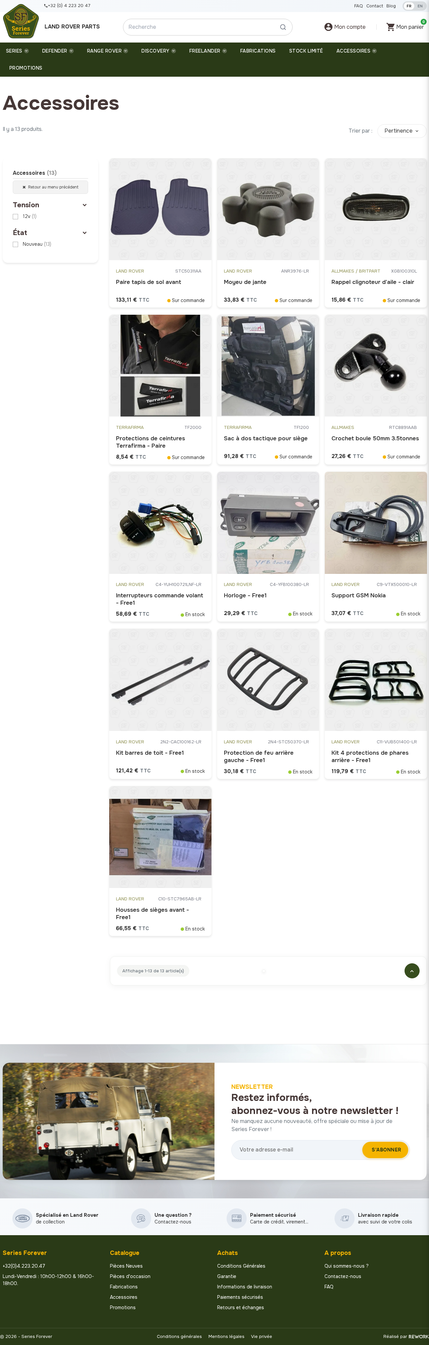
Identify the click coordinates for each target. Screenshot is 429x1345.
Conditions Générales (241, 1266)
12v (30, 216)
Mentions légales (226, 1336)
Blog (391, 6)
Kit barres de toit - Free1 (150, 752)
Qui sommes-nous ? (346, 1266)
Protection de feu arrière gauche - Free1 (259, 756)
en (420, 6)
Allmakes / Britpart (355, 271)
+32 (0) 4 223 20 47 (69, 5)
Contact (374, 6)
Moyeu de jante (245, 282)
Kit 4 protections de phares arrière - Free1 (370, 756)
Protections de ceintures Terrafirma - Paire (150, 442)
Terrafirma (130, 427)
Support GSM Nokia (358, 595)
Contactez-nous (342, 1276)
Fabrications (124, 1287)
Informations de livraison (244, 1287)
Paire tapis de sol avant (148, 282)
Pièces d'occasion (130, 1276)
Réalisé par (395, 1336)
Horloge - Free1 (245, 595)
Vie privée (261, 1336)
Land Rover (130, 271)
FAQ (358, 6)
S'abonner (387, 1150)
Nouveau (37, 244)
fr (409, 6)
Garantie (226, 1276)
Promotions (123, 1307)
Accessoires (35, 172)
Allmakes (342, 427)
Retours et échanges (240, 1307)
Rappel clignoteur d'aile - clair (372, 282)
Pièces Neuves (126, 1266)
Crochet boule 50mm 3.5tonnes (375, 438)
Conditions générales (179, 1336)
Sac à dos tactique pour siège (266, 438)
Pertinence (398, 130)
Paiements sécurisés (240, 1297)
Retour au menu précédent (52, 187)
